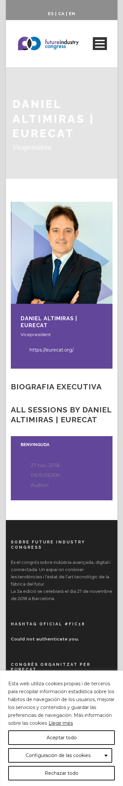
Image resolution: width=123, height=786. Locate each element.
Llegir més (61, 723)
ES (51, 13)
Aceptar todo (62, 738)
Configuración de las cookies (58, 755)
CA (61, 13)
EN (72, 13)
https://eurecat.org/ (52, 350)
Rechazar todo (61, 773)
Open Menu (100, 43)
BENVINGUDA (35, 444)
